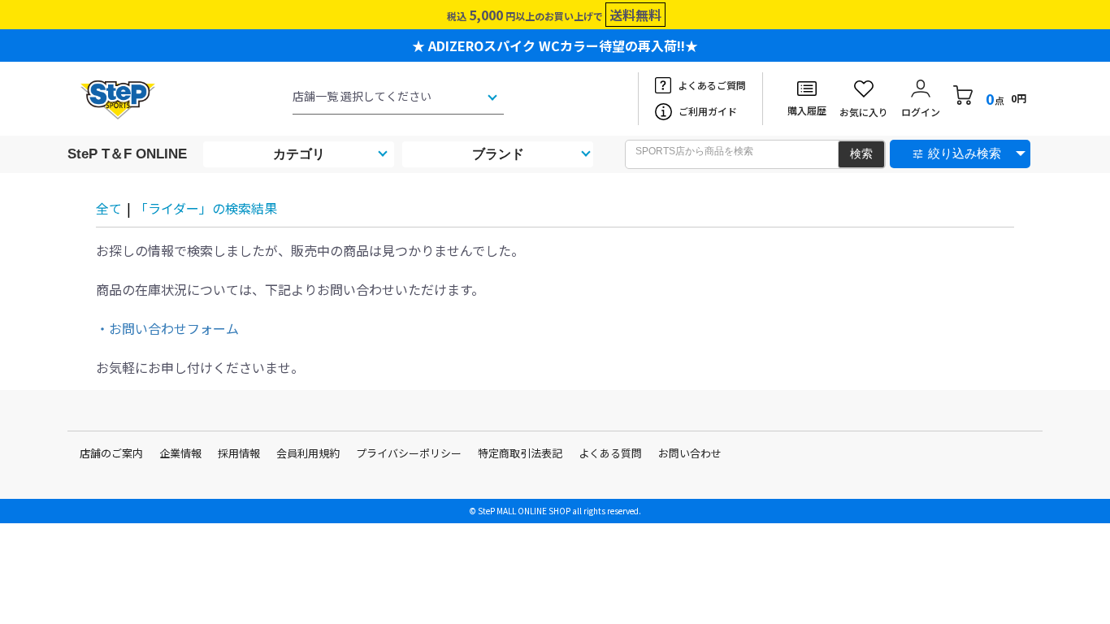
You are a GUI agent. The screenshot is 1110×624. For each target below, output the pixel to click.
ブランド (498, 154)
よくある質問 (610, 453)
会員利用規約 (308, 453)
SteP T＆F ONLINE (127, 154)
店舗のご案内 (111, 453)
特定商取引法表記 (520, 453)
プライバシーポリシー (409, 453)
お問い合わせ (690, 453)
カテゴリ (299, 154)
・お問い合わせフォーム (167, 328)
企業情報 (180, 453)
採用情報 (239, 453)
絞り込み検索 (964, 153)
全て (109, 208)
